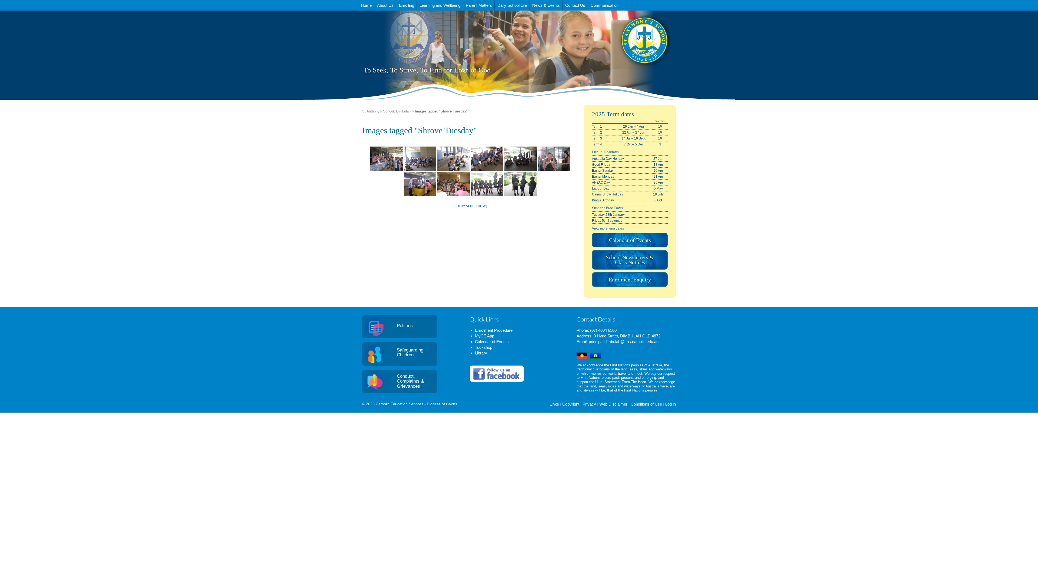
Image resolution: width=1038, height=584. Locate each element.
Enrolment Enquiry (630, 280)
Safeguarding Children (410, 352)
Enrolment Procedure (494, 330)
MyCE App (484, 336)
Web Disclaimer (613, 404)
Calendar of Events (630, 240)
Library (481, 353)
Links (554, 404)
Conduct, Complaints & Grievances (410, 381)
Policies (405, 325)
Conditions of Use (646, 404)
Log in (670, 404)
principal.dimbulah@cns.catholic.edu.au (623, 341)
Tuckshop (483, 347)
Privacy (589, 404)
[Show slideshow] (470, 206)
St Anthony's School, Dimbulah (617, 54)
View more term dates (608, 228)
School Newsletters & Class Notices (630, 259)
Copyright (570, 404)
